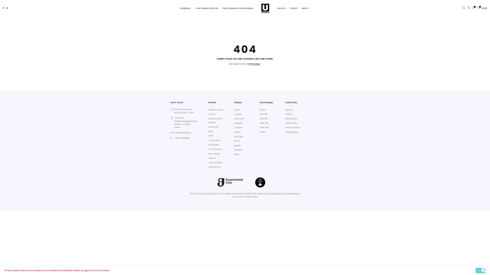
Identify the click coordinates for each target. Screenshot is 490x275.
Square (237, 145)
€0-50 (263, 109)
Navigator (238, 123)
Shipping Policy (291, 132)
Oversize (238, 127)
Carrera (212, 114)
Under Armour (215, 167)
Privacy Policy (291, 123)
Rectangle (238, 136)
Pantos (237, 132)
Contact (293, 8)
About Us (281, 8)
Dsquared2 (213, 127)
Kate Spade (214, 144)
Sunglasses (185, 8)
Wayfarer (238, 150)
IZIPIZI (211, 136)
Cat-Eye (238, 114)
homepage (253, 64)
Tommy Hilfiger (215, 162)
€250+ (263, 132)
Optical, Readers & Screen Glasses (238, 8)
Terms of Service (292, 127)
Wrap (236, 154)
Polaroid (212, 158)
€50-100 (263, 114)
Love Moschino (215, 149)
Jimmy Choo (214, 140)
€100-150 (264, 118)
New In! (305, 8)
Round (237, 141)
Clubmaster (239, 118)
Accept (480, 270)
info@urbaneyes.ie (183, 132)
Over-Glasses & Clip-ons (207, 8)
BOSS (211, 131)
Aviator (237, 109)
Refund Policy (291, 118)
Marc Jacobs (214, 153)
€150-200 (264, 123)
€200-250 (264, 127)
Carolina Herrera (216, 109)
